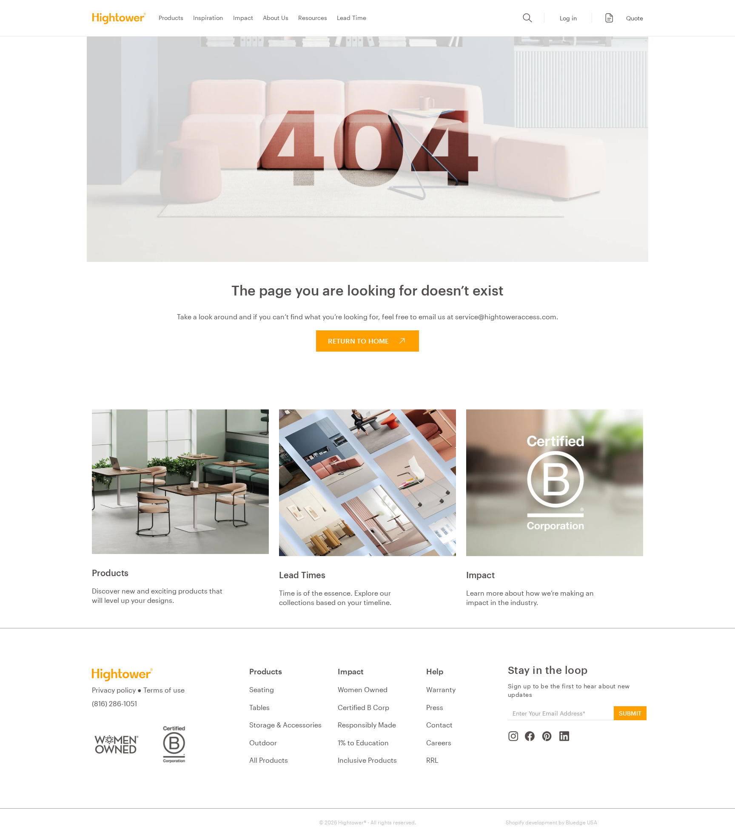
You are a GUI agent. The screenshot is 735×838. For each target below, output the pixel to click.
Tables (259, 707)
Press (434, 707)
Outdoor (263, 743)
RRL (432, 760)
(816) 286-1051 (114, 703)
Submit (630, 713)
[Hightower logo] (122, 675)
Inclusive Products (367, 760)
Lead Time (351, 17)
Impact (243, 17)
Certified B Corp (363, 707)
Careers (438, 743)
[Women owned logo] (115, 744)
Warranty (441, 689)
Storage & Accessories (285, 725)
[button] (619, 18)
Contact (439, 725)
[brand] (121, 18)
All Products (268, 760)
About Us (275, 17)
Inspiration (208, 17)
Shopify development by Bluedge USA (551, 822)
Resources (312, 17)
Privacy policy (114, 690)
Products (171, 17)
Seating (261, 689)
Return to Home (358, 341)
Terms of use (164, 690)
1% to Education (363, 743)
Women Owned (362, 689)
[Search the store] (527, 18)
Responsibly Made (367, 725)
